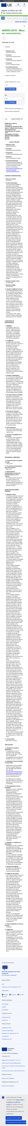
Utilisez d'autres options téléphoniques (11, 1063)
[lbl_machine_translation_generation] (22, 108)
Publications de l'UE (7, 1039)
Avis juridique (5, 1004)
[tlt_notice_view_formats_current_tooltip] (21, 119)
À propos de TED (6, 1017)
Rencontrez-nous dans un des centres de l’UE (13, 1070)
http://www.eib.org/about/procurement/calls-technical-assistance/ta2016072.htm (14, 170)
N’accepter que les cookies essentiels (16, 1122)
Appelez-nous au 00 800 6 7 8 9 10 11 (11, 1060)
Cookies (4, 1007)
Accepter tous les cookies (14, 1118)
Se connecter (18, 6)
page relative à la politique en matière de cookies (15, 1102)
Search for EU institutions (8, 1078)
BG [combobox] (6, 98)
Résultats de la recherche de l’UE (10, 1033)
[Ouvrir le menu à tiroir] (4, 38)
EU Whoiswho (5, 1036)
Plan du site (5, 1020)
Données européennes (7, 1030)
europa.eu (15, 1053)
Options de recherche (21, 21)
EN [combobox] (6, 85)
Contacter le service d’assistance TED (11, 987)
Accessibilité (5, 1009)
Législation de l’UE (6, 1027)
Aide (3, 984)
